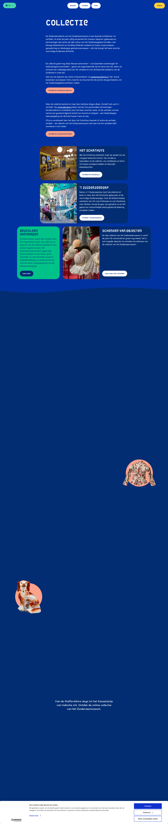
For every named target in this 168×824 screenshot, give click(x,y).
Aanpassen (147, 812)
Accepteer (147, 806)
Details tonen (33, 816)
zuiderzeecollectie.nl (99, 77)
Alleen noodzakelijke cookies (148, 819)
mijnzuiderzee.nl (64, 107)
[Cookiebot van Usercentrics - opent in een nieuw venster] (16, 820)
